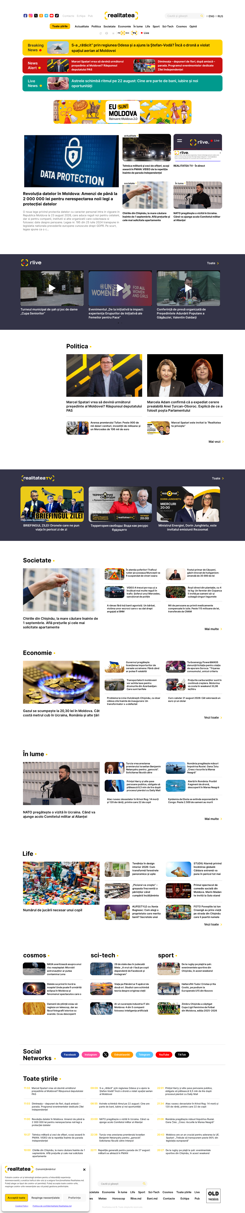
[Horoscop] (100, 33)
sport (166, 955)
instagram (31, 16)
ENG (211, 16)
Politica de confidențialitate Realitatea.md (52, 1206)
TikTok (182, 1054)
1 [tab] (118, 323)
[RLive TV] (31, 263)
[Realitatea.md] (213, 1196)
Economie (124, 26)
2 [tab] (121, 323)
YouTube (164, 1054)
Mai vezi (214, 441)
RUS (220, 16)
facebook (26, 16)
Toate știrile (60, 26)
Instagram (91, 1054)
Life (147, 26)
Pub (90, 16)
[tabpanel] (52, 293)
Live (146, 32)
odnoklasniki (41, 16)
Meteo (102, 1198)
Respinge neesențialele (46, 1197)
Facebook (70, 1054)
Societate (110, 26)
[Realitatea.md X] (36, 15)
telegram (46, 16)
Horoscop (118, 1198)
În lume (138, 26)
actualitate (130, 135)
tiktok (57, 16)
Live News (33, 83)
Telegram (144, 1054)
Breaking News (36, 47)
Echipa (81, 16)
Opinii (193, 26)
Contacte (68, 16)
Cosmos (181, 26)
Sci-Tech (168, 26)
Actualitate (82, 26)
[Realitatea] (133, 16)
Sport (156, 26)
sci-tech (103, 955)
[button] (84, 1169)
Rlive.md (135, 1198)
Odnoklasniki (122, 1054)
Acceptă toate (16, 1197)
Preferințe (74, 1197)
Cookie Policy (21, 1206)
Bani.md (152, 1198)
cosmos (34, 955)
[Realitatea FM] (123, 32)
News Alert (33, 65)
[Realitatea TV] (134, 32)
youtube (52, 16)
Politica (96, 26)
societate (129, 183)
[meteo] (113, 33)
